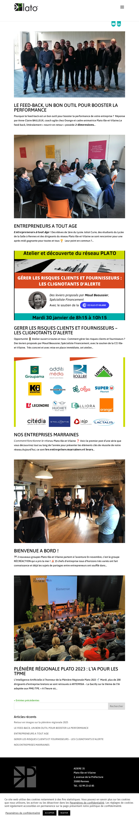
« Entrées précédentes (26, 700)
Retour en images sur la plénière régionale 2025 (41, 722)
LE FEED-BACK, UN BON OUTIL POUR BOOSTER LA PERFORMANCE (66, 108)
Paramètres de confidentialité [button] (87, 802)
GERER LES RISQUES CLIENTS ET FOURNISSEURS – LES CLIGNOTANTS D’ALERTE (65, 330)
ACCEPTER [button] (49, 813)
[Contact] (113, 25)
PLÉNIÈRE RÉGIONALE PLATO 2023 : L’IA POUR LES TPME (66, 671)
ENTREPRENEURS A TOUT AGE (45, 226)
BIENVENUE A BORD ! (36, 550)
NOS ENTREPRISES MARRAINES (46, 434)
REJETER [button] (64, 813)
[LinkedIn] (119, 25)
